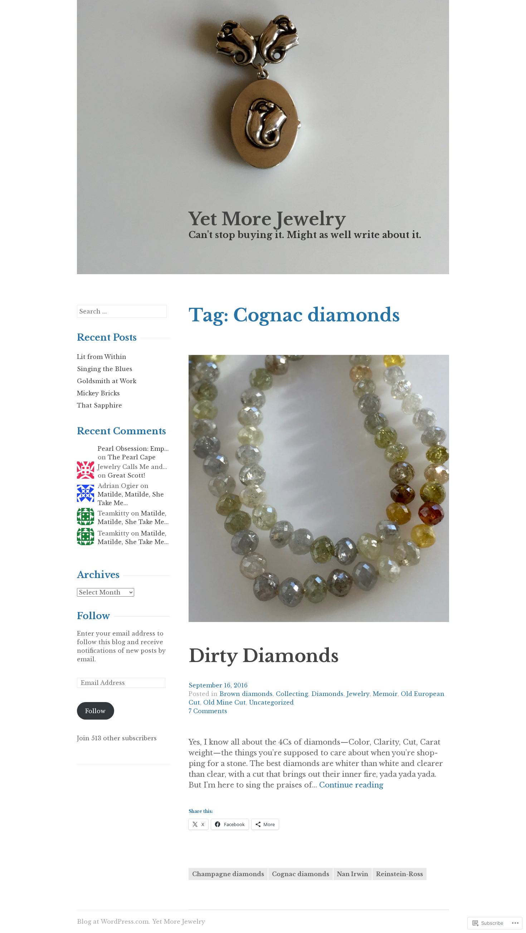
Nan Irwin (352, 874)
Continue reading (351, 785)
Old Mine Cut (224, 702)
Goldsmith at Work (106, 381)
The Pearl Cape (132, 457)
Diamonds (327, 693)
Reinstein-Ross (399, 874)
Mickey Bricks (98, 393)
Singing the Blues (104, 368)
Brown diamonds (246, 693)
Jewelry (358, 693)
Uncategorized (271, 702)
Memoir (385, 693)
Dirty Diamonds (264, 656)
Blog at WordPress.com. (113, 921)
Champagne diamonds (228, 874)
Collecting (292, 693)
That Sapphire (99, 405)
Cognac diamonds (300, 874)
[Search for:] (122, 311)
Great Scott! (126, 475)
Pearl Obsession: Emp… (133, 448)
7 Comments (208, 711)
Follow (93, 616)
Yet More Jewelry (267, 219)
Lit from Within (101, 356)
